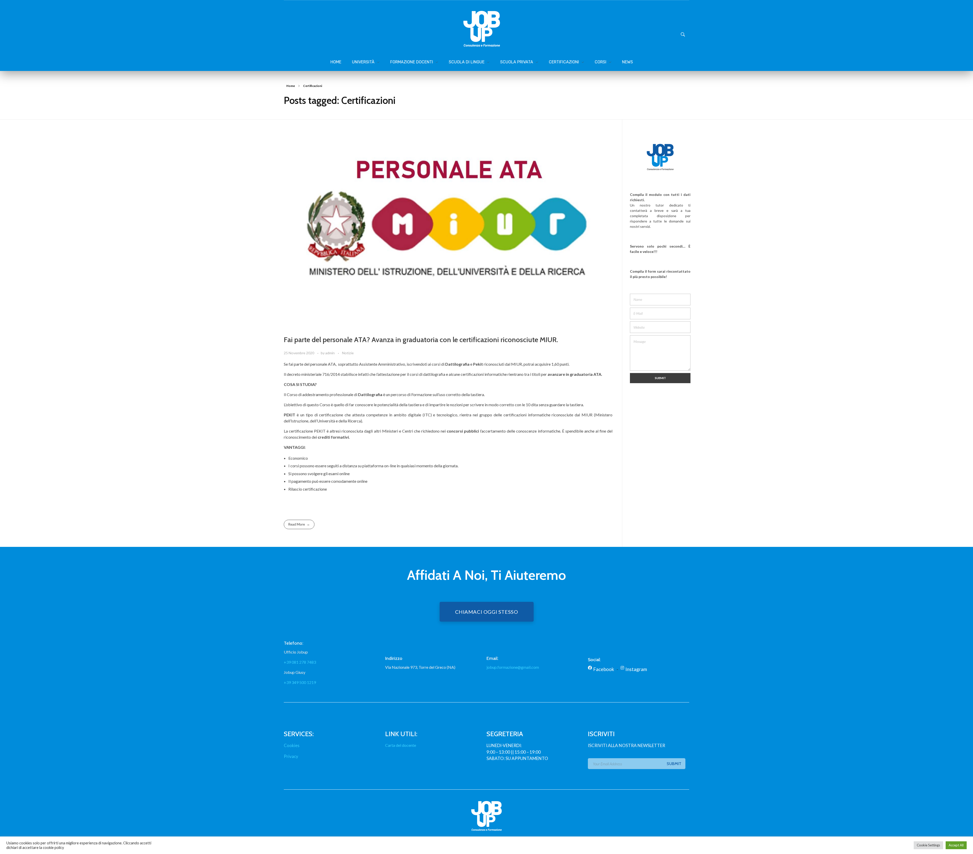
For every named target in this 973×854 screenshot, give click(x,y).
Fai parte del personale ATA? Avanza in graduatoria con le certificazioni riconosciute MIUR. (421, 339)
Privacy (291, 756)
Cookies (292, 745)
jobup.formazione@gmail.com (512, 667)
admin (330, 353)
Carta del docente (400, 745)
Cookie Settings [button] (928, 845)
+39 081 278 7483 (300, 662)
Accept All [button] (956, 845)
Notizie (348, 353)
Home (290, 86)
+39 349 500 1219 (300, 682)
